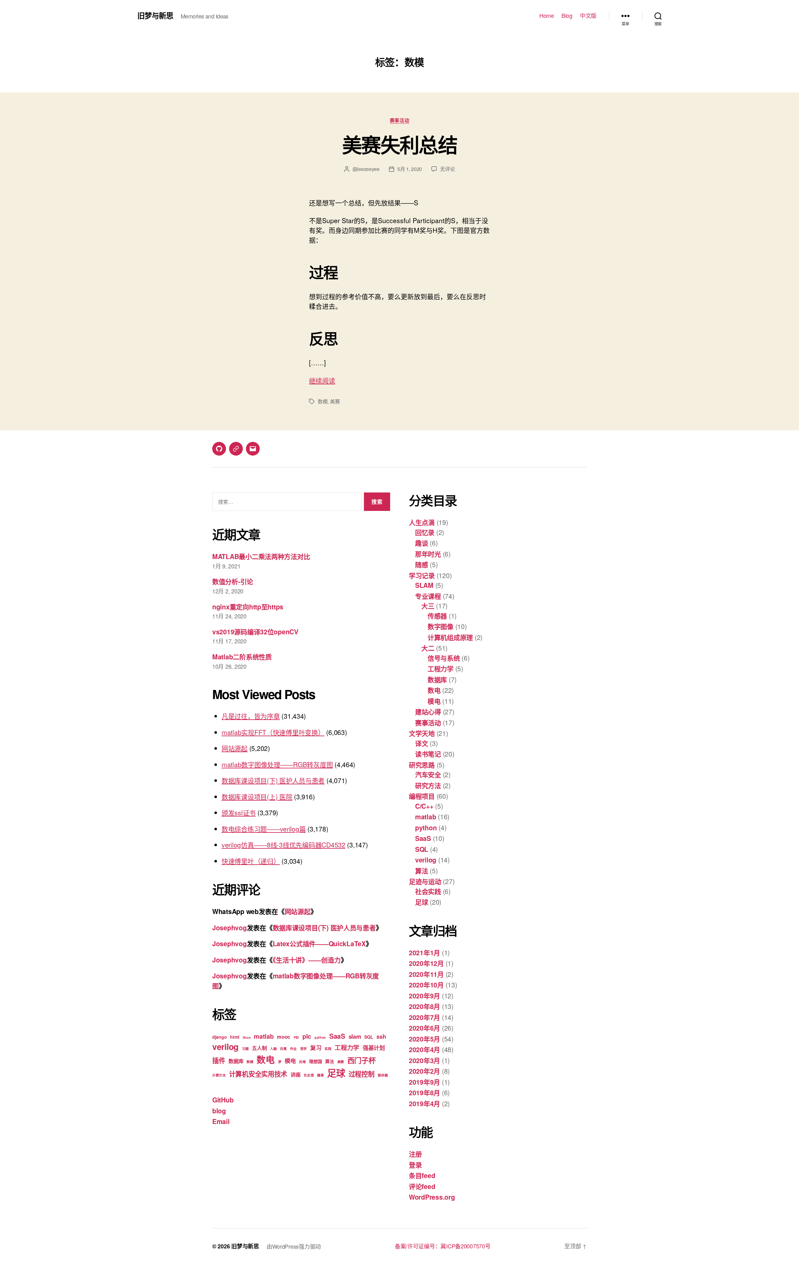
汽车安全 (428, 774)
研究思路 (422, 764)
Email (221, 1121)
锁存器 (383, 1075)
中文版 (588, 15)
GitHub (222, 1099)
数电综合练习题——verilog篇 (264, 828)
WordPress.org (432, 1197)
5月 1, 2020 (409, 168)
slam (355, 1036)
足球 (336, 1072)
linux (247, 1037)
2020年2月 (424, 1071)
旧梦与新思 (155, 15)
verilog (225, 1046)
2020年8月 (424, 1006)
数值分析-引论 (232, 581)
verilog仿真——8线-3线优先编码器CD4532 (284, 844)
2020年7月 (424, 1017)
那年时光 (428, 553)
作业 (293, 1048)
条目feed (422, 1175)
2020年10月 (426, 984)
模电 (290, 1061)
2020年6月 (424, 1027)
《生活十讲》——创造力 (307, 959)
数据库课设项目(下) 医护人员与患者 (273, 780)
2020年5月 (424, 1038)
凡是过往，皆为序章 (251, 716)
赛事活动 (399, 120)
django (219, 1037)
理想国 (315, 1061)
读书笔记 (428, 753)
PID (296, 1037)
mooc (283, 1036)
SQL (368, 1037)
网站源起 (235, 748)
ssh (381, 1036)
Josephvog (229, 927)
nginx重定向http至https (247, 606)
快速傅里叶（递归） (251, 861)
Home (546, 15)
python (320, 1037)
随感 (421, 564)
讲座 (295, 1074)
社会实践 (428, 891)
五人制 (259, 1048)
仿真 (283, 1048)
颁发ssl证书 (239, 812)
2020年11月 (426, 974)
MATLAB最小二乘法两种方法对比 (261, 556)
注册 (415, 1153)
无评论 (447, 168)
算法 (329, 1061)
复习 (315, 1047)
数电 (265, 1059)
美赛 (335, 401)
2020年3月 (424, 1060)
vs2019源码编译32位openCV (255, 631)
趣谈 (421, 542)
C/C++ (424, 806)
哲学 (303, 1048)
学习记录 (422, 575)
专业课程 (428, 596)
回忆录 (424, 532)
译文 (421, 743)
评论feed (422, 1186)
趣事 (320, 1075)
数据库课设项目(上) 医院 (257, 796)
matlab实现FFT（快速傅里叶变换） (273, 732)
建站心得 (428, 711)
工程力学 (347, 1047)
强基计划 (374, 1047)
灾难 (302, 1061)
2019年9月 (424, 1082)
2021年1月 (424, 952)
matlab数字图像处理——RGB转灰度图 (277, 764)
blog (219, 1110)
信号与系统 (444, 657)
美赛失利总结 (399, 144)
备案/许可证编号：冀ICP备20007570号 (443, 1246)
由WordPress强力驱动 (294, 1246)
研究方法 (428, 785)
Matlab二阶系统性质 (242, 656)
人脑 (273, 1048)
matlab (263, 1036)
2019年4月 (424, 1103)
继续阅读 (322, 380)
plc (306, 1036)
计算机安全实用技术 (258, 1073)
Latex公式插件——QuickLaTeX (319, 943)
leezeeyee (368, 168)
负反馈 (309, 1075)
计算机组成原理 (450, 637)
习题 (245, 1048)
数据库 (235, 1061)
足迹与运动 (425, 881)
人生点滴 (422, 522)
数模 (322, 401)
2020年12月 (426, 963)
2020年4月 (424, 1049)
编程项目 (422, 796)
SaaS (337, 1036)
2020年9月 (424, 995)
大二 (427, 647)
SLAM (424, 585)
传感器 (437, 615)
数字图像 (440, 626)
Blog (566, 15)
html (234, 1037)
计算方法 (219, 1075)
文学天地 (422, 733)
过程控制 (362, 1073)
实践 (328, 1048)
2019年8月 (424, 1092)
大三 (427, 605)
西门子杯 (361, 1060)
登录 (415, 1164)
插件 (218, 1060)
